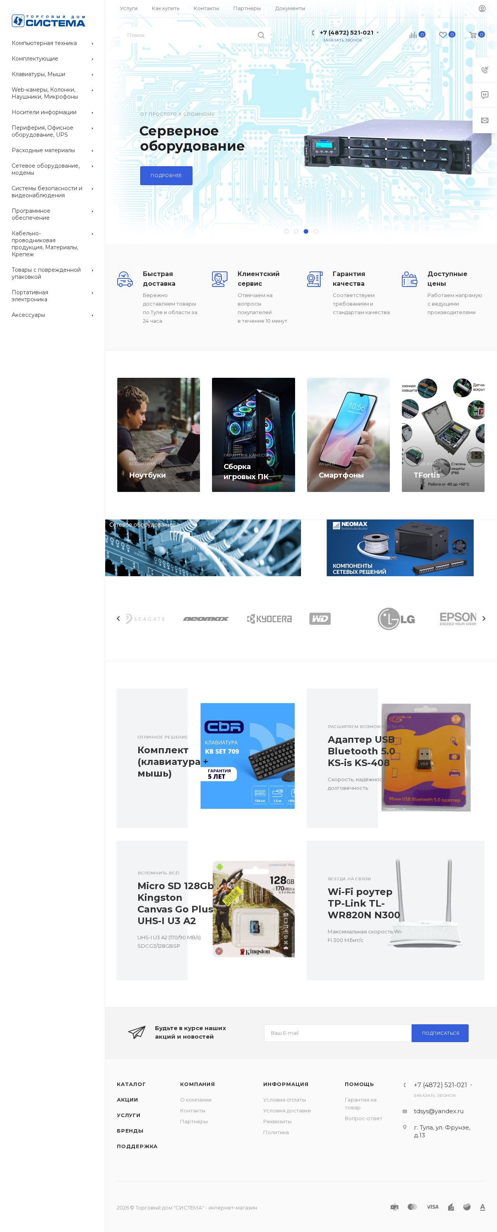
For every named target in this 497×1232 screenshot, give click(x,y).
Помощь (359, 1084)
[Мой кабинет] (482, 9)
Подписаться (441, 1033)
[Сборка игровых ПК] (253, 435)
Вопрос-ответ (363, 1118)
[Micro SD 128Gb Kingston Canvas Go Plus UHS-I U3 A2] (241, 910)
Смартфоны (341, 475)
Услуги (129, 1115)
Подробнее (166, 175)
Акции (127, 1099)
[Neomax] (399, 548)
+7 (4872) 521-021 (347, 32)
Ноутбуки (147, 475)
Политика (276, 1132)
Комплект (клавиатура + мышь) (173, 761)
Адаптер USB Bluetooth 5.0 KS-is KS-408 (361, 751)
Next (484, 618)
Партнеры (194, 1121)
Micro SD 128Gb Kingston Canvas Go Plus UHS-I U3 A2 (175, 903)
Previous (118, 618)
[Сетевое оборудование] (203, 548)
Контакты (192, 1110)
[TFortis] (443, 435)
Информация (286, 1084)
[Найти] (261, 35)
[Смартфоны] (348, 435)
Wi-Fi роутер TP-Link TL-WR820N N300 (364, 903)
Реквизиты (277, 1121)
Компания (197, 1084)
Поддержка (137, 1146)
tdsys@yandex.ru (439, 1111)
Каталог (131, 1084)
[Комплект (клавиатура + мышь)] (241, 758)
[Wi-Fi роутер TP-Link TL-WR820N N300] (431, 910)
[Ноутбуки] (158, 435)
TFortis (427, 475)
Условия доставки (287, 1110)
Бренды (130, 1131)
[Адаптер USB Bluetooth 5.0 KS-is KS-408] (431, 758)
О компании (196, 1099)
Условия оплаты (284, 1099)
